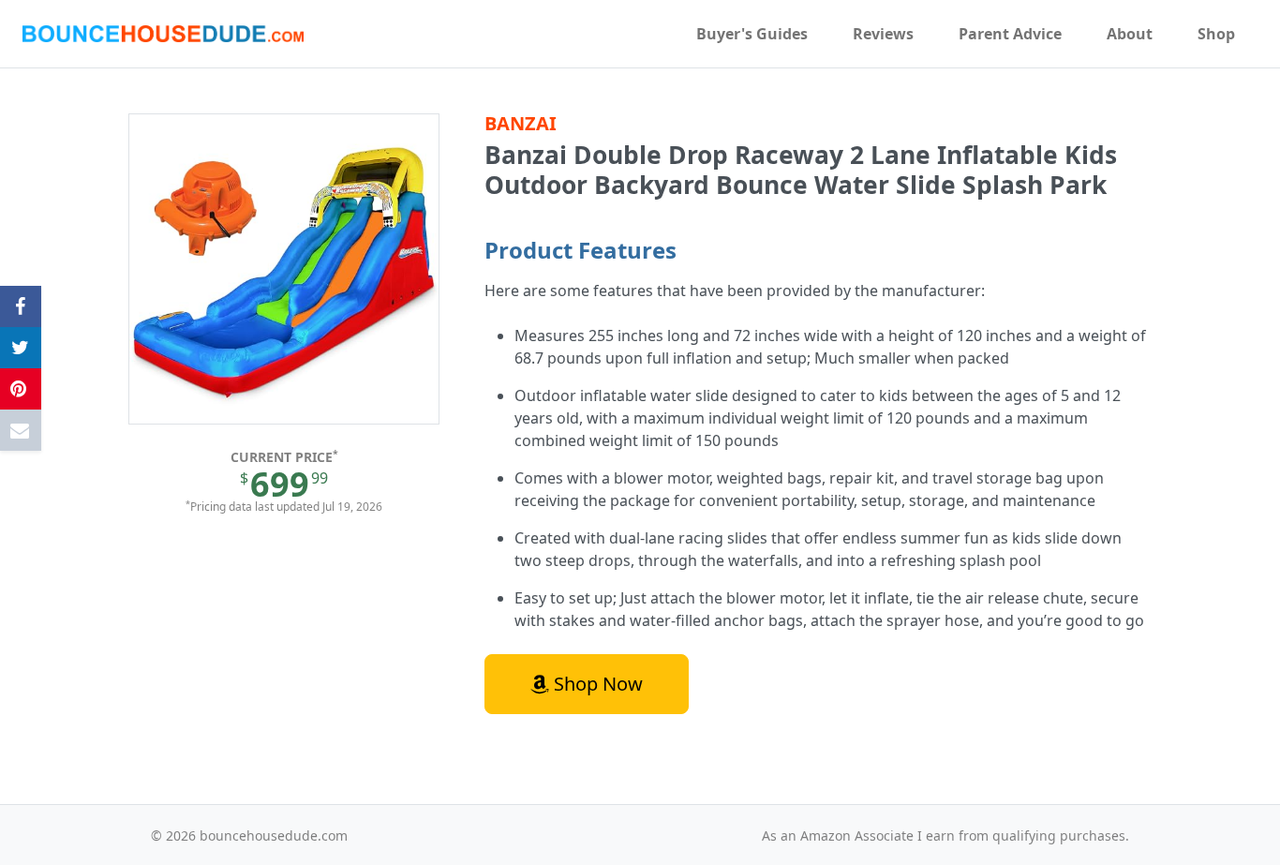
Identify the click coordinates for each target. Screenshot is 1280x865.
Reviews (883, 33)
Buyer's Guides (752, 33)
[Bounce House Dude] (163, 34)
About (1130, 33)
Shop (1216, 33)
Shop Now (596, 683)
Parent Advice (1010, 33)
